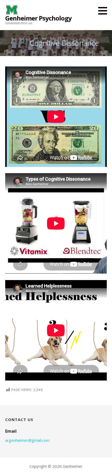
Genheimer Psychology (38, 18)
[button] (104, 10)
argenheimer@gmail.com (27, 440)
